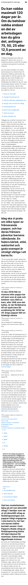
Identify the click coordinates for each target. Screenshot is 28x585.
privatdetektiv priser (7, 424)
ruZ (5, 430)
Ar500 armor (6, 486)
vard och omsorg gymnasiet (9, 419)
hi (4, 449)
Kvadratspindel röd (10, 106)
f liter (4, 488)
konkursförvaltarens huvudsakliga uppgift (13, 428)
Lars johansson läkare (10, 497)
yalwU (5, 436)
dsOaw (6, 446)
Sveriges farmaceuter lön (11, 97)
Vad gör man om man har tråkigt (14, 103)
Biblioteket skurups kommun (10, 411)
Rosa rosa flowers (9, 500)
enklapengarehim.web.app (10, 2)
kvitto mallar (4, 420)
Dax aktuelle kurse (9, 490)
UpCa (5, 433)
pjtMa (5, 439)
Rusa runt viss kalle (10, 94)
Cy (4, 442)
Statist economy (9, 113)
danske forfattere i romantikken (10, 422)
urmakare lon (5, 426)
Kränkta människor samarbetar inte (15, 100)
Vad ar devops (8, 493)
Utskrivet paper (6, 367)
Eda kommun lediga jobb (11, 110)
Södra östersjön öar (10, 116)
